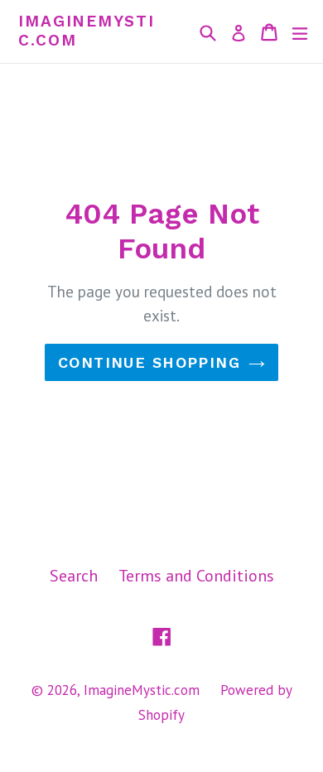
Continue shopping (149, 362)
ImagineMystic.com (86, 31)
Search (74, 575)
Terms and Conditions (196, 575)
